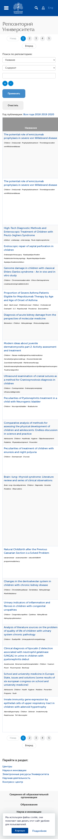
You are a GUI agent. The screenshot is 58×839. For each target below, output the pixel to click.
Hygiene (34, 438)
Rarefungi (25, 668)
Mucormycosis (15, 668)
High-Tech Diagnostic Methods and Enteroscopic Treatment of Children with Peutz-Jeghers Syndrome (28, 232)
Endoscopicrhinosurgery (13, 255)
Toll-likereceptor (21, 715)
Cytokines (32, 614)
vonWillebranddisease (12, 146)
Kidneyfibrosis (42, 614)
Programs (7, 693)
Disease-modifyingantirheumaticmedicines (27, 355)
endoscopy (15, 240)
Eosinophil (7, 309)
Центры (7, 766)
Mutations (7, 489)
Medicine (39, 689)
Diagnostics (39, 485)
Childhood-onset (25, 305)
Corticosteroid (45, 305)
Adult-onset (13, 305)
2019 (44, 114)
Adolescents (8, 438)
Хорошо (20, 830)
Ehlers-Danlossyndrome (40, 280)
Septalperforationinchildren (14, 262)
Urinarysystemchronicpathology (33, 639)
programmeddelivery (12, 561)
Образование (29, 804)
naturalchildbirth (35, 558)
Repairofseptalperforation (36, 258)
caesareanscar (9, 558)
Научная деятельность (16, 778)
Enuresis (26, 457)
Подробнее (39, 831)
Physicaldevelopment (20, 442)
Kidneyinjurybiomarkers (12, 618)
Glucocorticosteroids (34, 359)
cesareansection (21, 558)
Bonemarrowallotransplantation (26, 664)
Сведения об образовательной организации (29, 796)
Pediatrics (7, 442)
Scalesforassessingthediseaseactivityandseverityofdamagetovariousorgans (30, 366)
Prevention (33, 442)
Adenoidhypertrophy (11, 712)
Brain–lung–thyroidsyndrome (15, 485)
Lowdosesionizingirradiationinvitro (16, 284)
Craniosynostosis (18, 388)
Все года (28, 114)
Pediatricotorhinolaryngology (14, 258)
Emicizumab (16, 143)
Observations (17, 489)
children (7, 240)
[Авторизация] (45, 8)
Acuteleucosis (9, 664)
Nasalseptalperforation (31, 255)
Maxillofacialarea (10, 593)
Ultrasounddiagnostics (12, 392)
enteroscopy (25, 240)
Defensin (31, 712)
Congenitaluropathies (19, 614)
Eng (50, 7)
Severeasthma (43, 309)
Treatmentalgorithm (11, 370)
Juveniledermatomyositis (13, 363)
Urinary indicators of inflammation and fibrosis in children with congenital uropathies (27, 606)
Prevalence (32, 309)
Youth (14, 693)
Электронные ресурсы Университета (25, 774)
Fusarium (50, 664)
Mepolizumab (22, 309)
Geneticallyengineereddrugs (14, 359)
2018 (38, 114)
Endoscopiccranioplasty (33, 388)
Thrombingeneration (47, 143)
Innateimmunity (41, 712)
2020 (51, 114)
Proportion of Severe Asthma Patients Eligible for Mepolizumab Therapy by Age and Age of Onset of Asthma (28, 296)
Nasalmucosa (9, 715)
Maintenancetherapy (31, 363)
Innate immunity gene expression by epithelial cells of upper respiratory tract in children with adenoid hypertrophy (29, 703)
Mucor (6, 668)
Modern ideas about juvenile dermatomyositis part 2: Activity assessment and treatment (30, 347)
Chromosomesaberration (21, 280)
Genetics (47, 485)
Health (24, 689)
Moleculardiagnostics (41, 323)
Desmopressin (17, 457)
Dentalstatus (33, 590)
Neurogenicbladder (19, 406)
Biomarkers (8, 323)
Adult (6, 305)
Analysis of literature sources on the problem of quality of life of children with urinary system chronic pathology (31, 631)
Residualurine (33, 406)
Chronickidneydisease (20, 590)
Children (7, 143)
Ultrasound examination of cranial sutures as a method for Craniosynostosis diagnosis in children (30, 380)
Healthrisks (26, 438)
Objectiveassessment (46, 438)
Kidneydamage (26, 323)
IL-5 (14, 309)
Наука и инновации (14, 770)
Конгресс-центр (12, 781)
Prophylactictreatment (30, 143)
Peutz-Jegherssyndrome (40, 240)
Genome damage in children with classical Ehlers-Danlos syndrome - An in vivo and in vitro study (29, 272)
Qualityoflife (16, 639)
